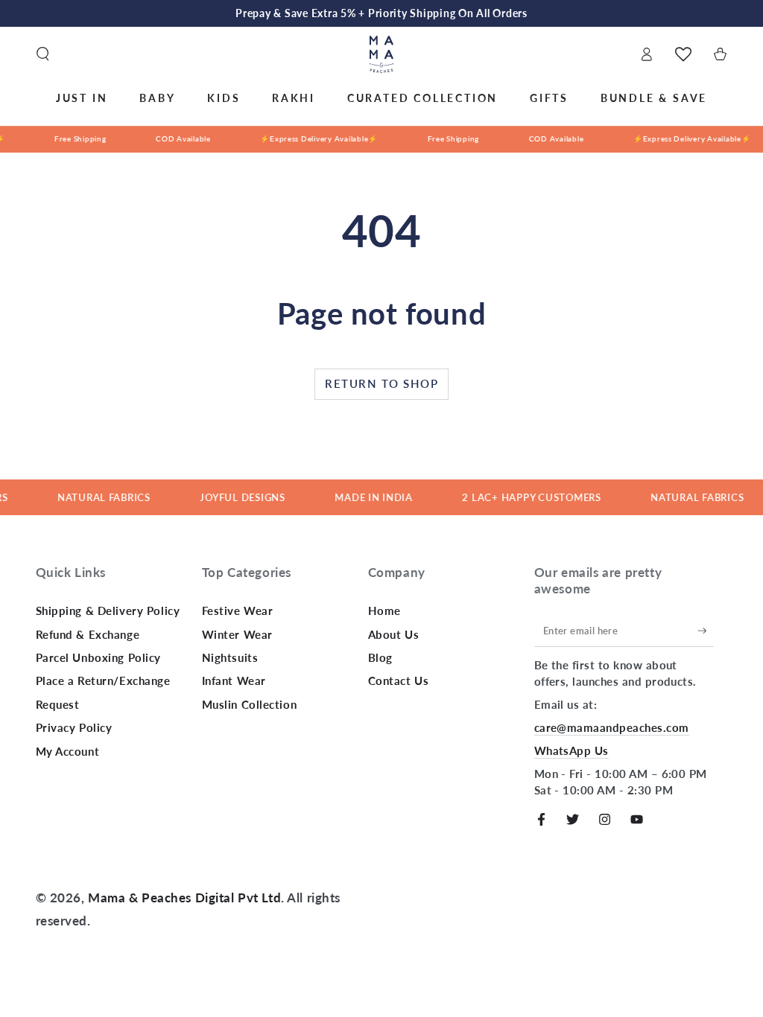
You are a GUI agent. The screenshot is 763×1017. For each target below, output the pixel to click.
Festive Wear (237, 610)
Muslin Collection (249, 704)
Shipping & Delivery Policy (108, 610)
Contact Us (398, 680)
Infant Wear (234, 680)
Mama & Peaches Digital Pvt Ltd (184, 897)
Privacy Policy (74, 727)
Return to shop (381, 383)
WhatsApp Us (571, 750)
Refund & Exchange (88, 634)
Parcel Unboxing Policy (99, 657)
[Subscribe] (705, 630)
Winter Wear (237, 634)
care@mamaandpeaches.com (611, 727)
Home (384, 610)
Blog (380, 657)
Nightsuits (230, 657)
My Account (68, 751)
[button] (43, 54)
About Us (394, 634)
